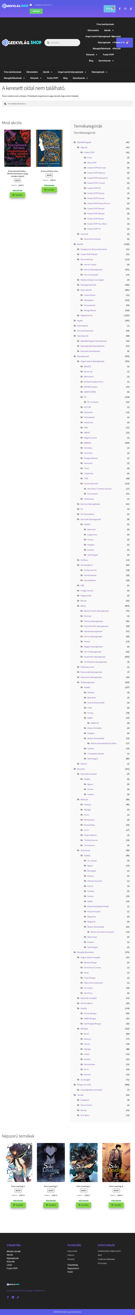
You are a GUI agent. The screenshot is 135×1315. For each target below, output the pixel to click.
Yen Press (88, 993)
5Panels (91, 692)
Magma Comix (90, 437)
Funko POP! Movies (96, 213)
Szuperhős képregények (94, 656)
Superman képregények (91, 677)
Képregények (104, 42)
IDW (86, 427)
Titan (86, 468)
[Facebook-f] (8, 1297)
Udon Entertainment (93, 982)
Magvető (91, 921)
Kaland (87, 1059)
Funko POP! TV (94, 228)
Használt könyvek (89, 774)
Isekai (86, 1054)
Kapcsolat (72, 1251)
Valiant (84, 763)
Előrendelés (93, 30)
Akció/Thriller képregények (96, 611)
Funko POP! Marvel (95, 208)
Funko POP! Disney (95, 193)
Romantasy (89, 819)
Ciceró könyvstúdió (95, 702)
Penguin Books (91, 458)
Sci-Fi (86, 830)
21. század (92, 860)
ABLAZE (87, 366)
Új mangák (85, 1079)
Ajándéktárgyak (84, 142)
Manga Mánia (90, 310)
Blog (91, 60)
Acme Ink (88, 371)
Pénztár (117, 48)
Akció (86, 1033)
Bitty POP (92, 162)
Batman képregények (90, 504)
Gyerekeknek (90, 580)
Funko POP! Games (96, 198)
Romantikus (89, 825)
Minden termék (84, 1084)
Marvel (84, 600)
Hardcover (88, 422)
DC (85, 397)
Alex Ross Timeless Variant (99, 488)
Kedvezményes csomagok (92, 279)
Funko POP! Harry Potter (98, 203)
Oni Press (88, 453)
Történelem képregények (95, 662)
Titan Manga (89, 977)
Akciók (107, 30)
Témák (80, 1095)
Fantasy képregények (93, 621)
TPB (86, 478)
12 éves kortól (90, 570)
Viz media (88, 988)
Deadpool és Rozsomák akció (94, 249)
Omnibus (88, 448)
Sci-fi (86, 1069)
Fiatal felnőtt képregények (96, 626)
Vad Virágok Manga (92, 1023)
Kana (86, 972)
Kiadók (87, 524)
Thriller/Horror (91, 840)
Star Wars (85, 1115)
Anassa (90, 876)
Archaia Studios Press (93, 381)
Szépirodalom (90, 835)
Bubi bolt (91, 529)
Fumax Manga (90, 1013)
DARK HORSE (90, 391)
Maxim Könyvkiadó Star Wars (104, 743)
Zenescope (89, 499)
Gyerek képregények (93, 631)
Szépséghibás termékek (91, 1089)
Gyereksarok (104, 60)
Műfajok (84, 799)
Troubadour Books (95, 753)
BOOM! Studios (90, 386)
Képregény (89, 300)
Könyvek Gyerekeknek (90, 351)
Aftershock (89, 376)
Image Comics (87, 590)
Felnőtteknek (90, 575)
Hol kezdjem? (87, 565)
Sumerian (88, 463)
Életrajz (87, 616)
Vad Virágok (92, 555)
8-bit (89, 157)
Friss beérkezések (105, 24)
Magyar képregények (93, 646)
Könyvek (90, 54)
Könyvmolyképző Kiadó (98, 906)
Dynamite (88, 412)
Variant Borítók (91, 483)
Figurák (84, 147)
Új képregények (87, 682)
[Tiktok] (18, 1297)
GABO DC (95, 723)
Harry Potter (86, 1105)
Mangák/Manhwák (101, 48)
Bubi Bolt (91, 697)
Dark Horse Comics (92, 967)
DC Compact (93, 402)
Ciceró (90, 886)
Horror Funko (90, 264)
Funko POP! (108, 54)
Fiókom (117, 42)
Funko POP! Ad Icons (96, 167)
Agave (90, 784)
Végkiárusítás (87, 315)
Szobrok (84, 234)
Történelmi (89, 845)
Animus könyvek (94, 881)
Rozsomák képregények (91, 672)
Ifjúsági (87, 809)
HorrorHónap (87, 259)
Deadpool (85, 1100)
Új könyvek (85, 850)
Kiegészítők (86, 595)
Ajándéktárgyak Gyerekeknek (94, 341)
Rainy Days (92, 937)
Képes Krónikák (94, 728)
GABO (90, 718)
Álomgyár (91, 870)
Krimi (86, 814)
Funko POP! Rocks (95, 218)
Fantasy (87, 804)
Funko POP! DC (94, 188)
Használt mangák (89, 998)
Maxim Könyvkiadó (95, 738)
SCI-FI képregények (92, 651)
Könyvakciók (89, 305)
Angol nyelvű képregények (97, 36)
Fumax (90, 539)
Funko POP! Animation (97, 178)
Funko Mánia (89, 295)
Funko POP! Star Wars (97, 223)
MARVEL (87, 442)
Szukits (90, 550)
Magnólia (91, 916)
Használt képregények (91, 519)
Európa (90, 891)
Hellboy (84, 560)
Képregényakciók (88, 284)
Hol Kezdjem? (87, 1003)
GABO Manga (90, 1018)
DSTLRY (87, 407)
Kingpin (91, 544)
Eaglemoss (92, 534)
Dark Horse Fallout (92, 239)
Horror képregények (93, 269)
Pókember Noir (87, 667)
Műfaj (83, 606)
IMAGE (87, 432)
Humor (87, 641)
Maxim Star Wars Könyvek (102, 932)
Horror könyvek (91, 274)
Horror (87, 1044)
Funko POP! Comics (96, 183)
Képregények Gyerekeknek (92, 346)
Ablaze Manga (90, 962)
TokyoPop (88, 473)
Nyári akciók (86, 290)
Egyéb (80, 320)
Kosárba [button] (19, 195)
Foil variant (92, 493)
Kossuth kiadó (93, 911)
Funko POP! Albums (96, 172)
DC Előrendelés (87, 514)
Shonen (87, 1074)
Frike (89, 707)
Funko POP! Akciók (89, 254)
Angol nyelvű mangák (90, 957)
